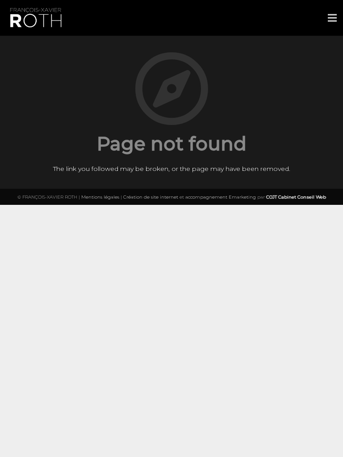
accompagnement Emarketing (220, 197)
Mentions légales (100, 197)
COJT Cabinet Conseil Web (296, 197)
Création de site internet (150, 197)
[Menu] (332, 18)
